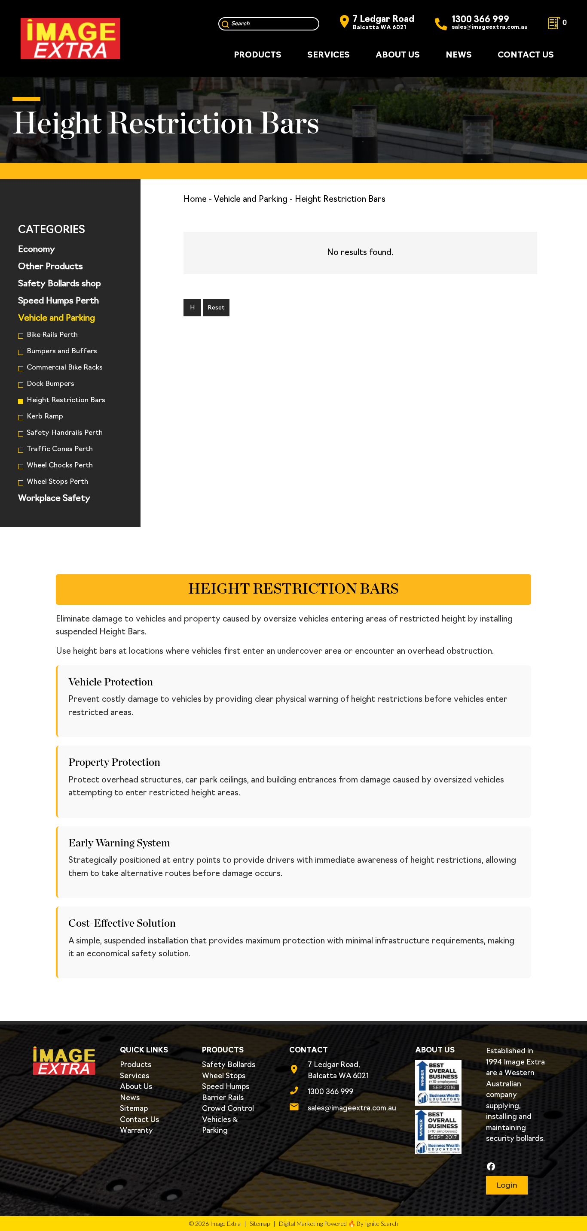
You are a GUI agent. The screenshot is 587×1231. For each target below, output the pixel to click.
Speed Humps (225, 1087)
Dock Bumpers (50, 384)
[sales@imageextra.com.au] (298, 1108)
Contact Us (139, 1120)
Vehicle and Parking (56, 318)
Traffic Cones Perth (60, 449)
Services (134, 1076)
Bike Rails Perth (52, 335)
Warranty (136, 1130)
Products (135, 1065)
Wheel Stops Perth (57, 482)
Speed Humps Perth (58, 301)
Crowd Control (228, 1109)
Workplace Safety (54, 498)
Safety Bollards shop (59, 284)
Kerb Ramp (45, 416)
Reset (216, 308)
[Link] (70, 38)
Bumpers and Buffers (62, 351)
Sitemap (134, 1109)
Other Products (50, 267)
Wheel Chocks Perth (60, 465)
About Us (136, 1087)
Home (195, 200)
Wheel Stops (223, 1076)
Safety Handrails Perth (65, 433)
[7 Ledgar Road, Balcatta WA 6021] (298, 1071)
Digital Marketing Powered (313, 1223)
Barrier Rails (223, 1098)
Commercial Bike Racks (65, 367)
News (130, 1098)
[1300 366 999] (298, 1092)
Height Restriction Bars (66, 400)
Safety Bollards (228, 1065)
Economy (36, 250)
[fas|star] (516, 1167)
